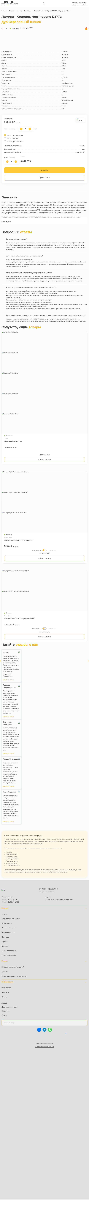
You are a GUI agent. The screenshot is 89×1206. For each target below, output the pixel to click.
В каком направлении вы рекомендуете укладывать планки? (29, 273)
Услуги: (5, 961)
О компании (6, 988)
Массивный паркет (9, 928)
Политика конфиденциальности (44, 1046)
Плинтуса (5, 937)
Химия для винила (9, 955)
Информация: (7, 982)
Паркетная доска (8, 932)
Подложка (5, 946)
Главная (4, 11)
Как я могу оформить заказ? (16, 239)
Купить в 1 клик (44, 178)
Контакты (6, 1011)
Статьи (5, 1015)
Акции (4, 1003)
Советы (4, 997)
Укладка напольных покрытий (13, 967)
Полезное (5, 992)
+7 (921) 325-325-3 (79, 2)
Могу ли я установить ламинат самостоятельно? (24, 256)
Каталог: (5, 908)
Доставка (5, 971)
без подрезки (15, 135)
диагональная (15, 141)
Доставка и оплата (9, 1007)
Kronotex (19, 11)
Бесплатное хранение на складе (14, 976)
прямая (13, 138)
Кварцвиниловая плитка (11, 919)
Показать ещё (6, 222)
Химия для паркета (9, 951)
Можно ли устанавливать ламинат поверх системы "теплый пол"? (31, 287)
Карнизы (5, 941)
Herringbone (27, 11)
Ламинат (11, 11)
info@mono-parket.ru (79, 5)
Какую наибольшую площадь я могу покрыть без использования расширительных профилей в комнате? (46, 315)
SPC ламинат (7, 923)
